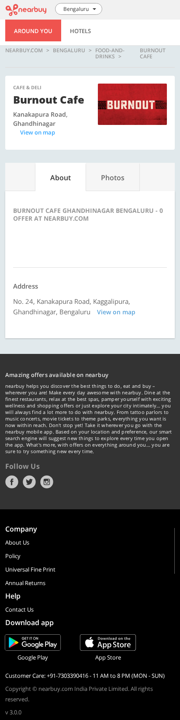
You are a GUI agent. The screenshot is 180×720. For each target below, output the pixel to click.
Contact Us (19, 609)
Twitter (29, 481)
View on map (37, 132)
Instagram (46, 481)
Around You (33, 31)
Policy (13, 556)
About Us (17, 542)
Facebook (11, 481)
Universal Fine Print (30, 569)
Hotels (80, 31)
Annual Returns (25, 583)
